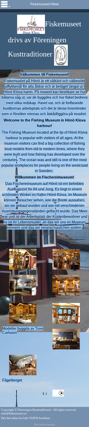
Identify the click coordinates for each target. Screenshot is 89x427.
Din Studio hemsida (44, 424)
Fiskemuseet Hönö (44, 4)
